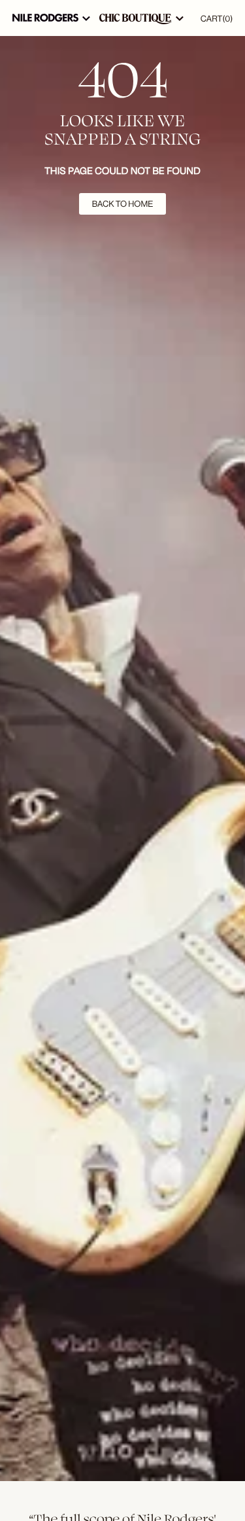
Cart (217, 19)
